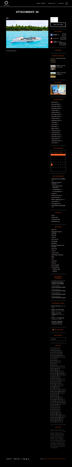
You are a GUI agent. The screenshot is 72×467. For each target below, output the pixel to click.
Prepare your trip (56, 195)
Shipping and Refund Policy (59, 458)
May (54, 126)
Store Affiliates (55, 267)
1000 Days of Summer (57, 254)
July (54, 122)
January (55, 112)
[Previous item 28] (16, 34)
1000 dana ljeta (55, 348)
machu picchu (54, 390)
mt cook (61, 392)
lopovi (56, 387)
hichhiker (53, 372)
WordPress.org (55, 221)
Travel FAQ (55, 201)
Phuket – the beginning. (58, 318)
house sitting (54, 379)
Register (55, 271)
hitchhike (60, 372)
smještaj (53, 413)
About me (54, 229)
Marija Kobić (54, 392)
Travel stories (41, 3)
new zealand (54, 395)
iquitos (62, 379)
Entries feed (55, 217)
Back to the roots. (61, 58)
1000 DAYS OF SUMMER (58, 179)
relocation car (55, 408)
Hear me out (51, 3)
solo (59, 413)
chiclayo (53, 364)
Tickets (53, 250)
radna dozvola (55, 405)
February (55, 104)
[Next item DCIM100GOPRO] (37, 34)
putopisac (53, 403)
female (53, 369)
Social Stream (55, 265)
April (54, 102)
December (56, 106)
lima (52, 387)
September (56, 120)
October (55, 118)
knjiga (52, 385)
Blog (53, 256)
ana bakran (54, 356)
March (55, 128)
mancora (62, 390)
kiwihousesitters (55, 382)
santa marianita (55, 410)
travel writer (54, 418)
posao (52, 400)
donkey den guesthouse (57, 366)
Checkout (54, 261)
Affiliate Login (56, 269)
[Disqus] (27, 73)
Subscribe (62, 43)
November (56, 108)
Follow (63, 38)
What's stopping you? (57, 199)
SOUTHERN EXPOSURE (58, 205)
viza (61, 418)
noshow (54, 193)
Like (64, 34)
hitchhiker (54, 374)
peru (60, 397)
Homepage (54, 241)
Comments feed (56, 219)
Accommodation (57, 191)
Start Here (54, 248)
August (55, 110)
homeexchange (55, 377)
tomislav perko (55, 416)
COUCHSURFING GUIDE (58, 287)
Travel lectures (55, 197)
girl (58, 369)
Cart (53, 259)
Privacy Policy (47, 458)
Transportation (56, 189)
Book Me (54, 235)
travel (62, 416)
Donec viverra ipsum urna (56, 431)
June (54, 124)
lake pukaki (59, 385)
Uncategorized (55, 203)
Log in (53, 215)
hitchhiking (62, 374)
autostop (53, 359)
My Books (61, 3)
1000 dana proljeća (56, 351)
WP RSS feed (58, 330)
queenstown (61, 403)
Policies (54, 263)
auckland (61, 356)
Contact (54, 237)
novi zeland (54, 397)
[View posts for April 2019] (51, 152)
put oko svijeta (60, 400)
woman (53, 421)
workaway (59, 421)
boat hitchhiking (55, 361)
